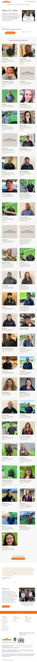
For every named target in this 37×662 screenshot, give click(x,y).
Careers (14, 619)
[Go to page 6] (19, 582)
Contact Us (27, 4)
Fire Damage (4, 619)
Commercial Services (5, 626)
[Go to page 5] (18, 582)
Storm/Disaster (4, 623)
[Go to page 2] (15, 582)
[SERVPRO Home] (6, 2)
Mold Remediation (5, 621)
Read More (5, 606)
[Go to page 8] (21, 582)
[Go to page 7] (20, 582)
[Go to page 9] (23, 582)
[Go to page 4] (17, 582)
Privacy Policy (27, 619)
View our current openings (18, 558)
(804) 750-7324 (31, 1)
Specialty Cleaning (5, 628)
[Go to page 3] (16, 582)
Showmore (22, 63)
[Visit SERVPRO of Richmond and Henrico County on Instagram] (17, 612)
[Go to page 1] (14, 582)
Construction (4, 624)
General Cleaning (5, 630)
